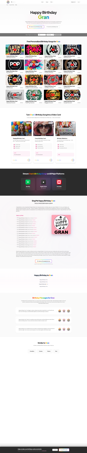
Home (7, 4)
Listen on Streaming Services (44, 261)
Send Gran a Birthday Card (53, 26)
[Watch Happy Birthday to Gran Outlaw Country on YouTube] (17, 235)
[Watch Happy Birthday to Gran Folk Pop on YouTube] (17, 242)
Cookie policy (44, 450)
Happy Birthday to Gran (26, 217)
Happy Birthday (11, 4)
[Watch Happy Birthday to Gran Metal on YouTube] (17, 223)
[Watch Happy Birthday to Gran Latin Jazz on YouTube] (17, 217)
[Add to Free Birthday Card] (59, 311)
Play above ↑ (34, 221)
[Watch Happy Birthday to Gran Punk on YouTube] (17, 219)
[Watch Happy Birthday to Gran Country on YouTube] (17, 229)
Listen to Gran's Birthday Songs (36, 26)
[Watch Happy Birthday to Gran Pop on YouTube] (17, 225)
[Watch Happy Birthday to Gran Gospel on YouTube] (17, 246)
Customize (55, 449)
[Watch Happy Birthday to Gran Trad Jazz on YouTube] (17, 231)
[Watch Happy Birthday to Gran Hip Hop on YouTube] (17, 227)
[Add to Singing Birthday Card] (64, 311)
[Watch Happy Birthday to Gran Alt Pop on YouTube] (17, 221)
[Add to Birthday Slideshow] (68, 311)
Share (22, 57)
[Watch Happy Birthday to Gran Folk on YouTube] (17, 233)
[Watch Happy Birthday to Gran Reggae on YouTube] (17, 244)
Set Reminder (58, 34)
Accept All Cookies (64, 449)
